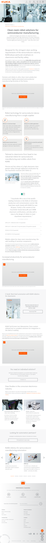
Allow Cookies (23, 96)
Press (24, 524)
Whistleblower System (27, 527)
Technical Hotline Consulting (6, 511)
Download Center (4, 522)
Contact (3, 513)
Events (25, 521)
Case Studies (26, 513)
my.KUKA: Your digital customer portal (8, 519)
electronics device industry (12, 335)
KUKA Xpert (3, 521)
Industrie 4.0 (31, 69)
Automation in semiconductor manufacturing (14, 26)
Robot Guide (26, 511)
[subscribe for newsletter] (40, 503)
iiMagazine (25, 525)
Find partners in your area (23, 440)
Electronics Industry (9, 24)
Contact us (23, 379)
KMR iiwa (18, 247)
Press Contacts (4, 514)
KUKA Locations (26, 522)
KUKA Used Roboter (27, 514)
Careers (25, 519)
